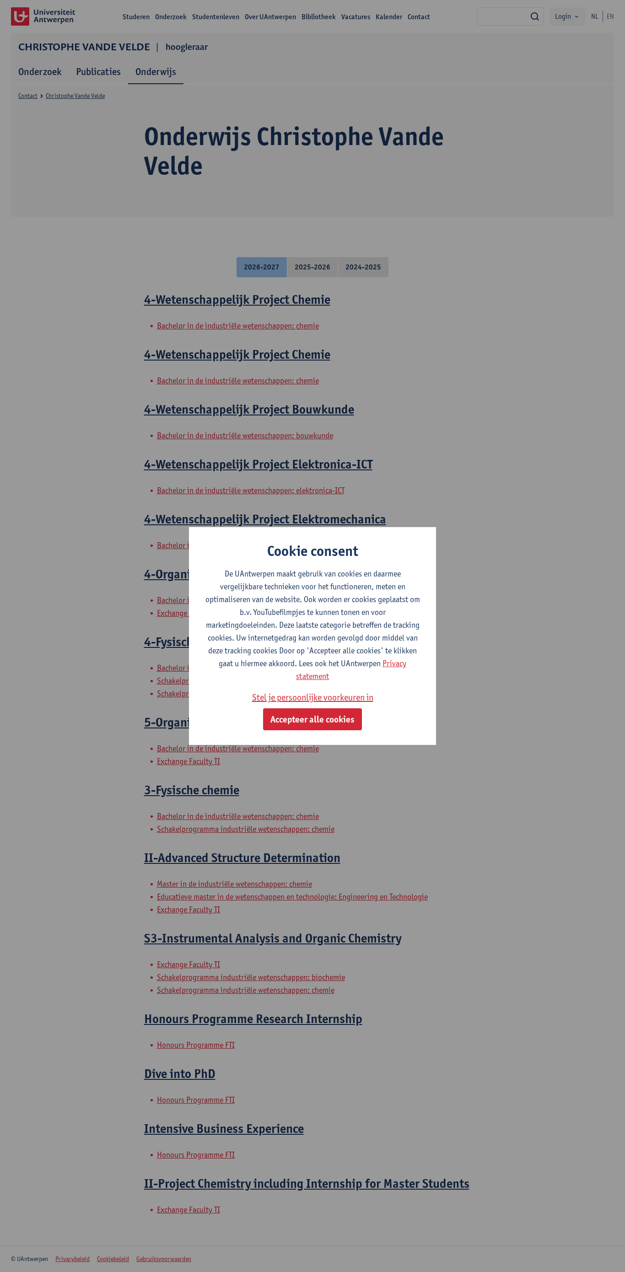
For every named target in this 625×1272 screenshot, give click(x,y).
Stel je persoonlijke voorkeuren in (312, 697)
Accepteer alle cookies (312, 719)
